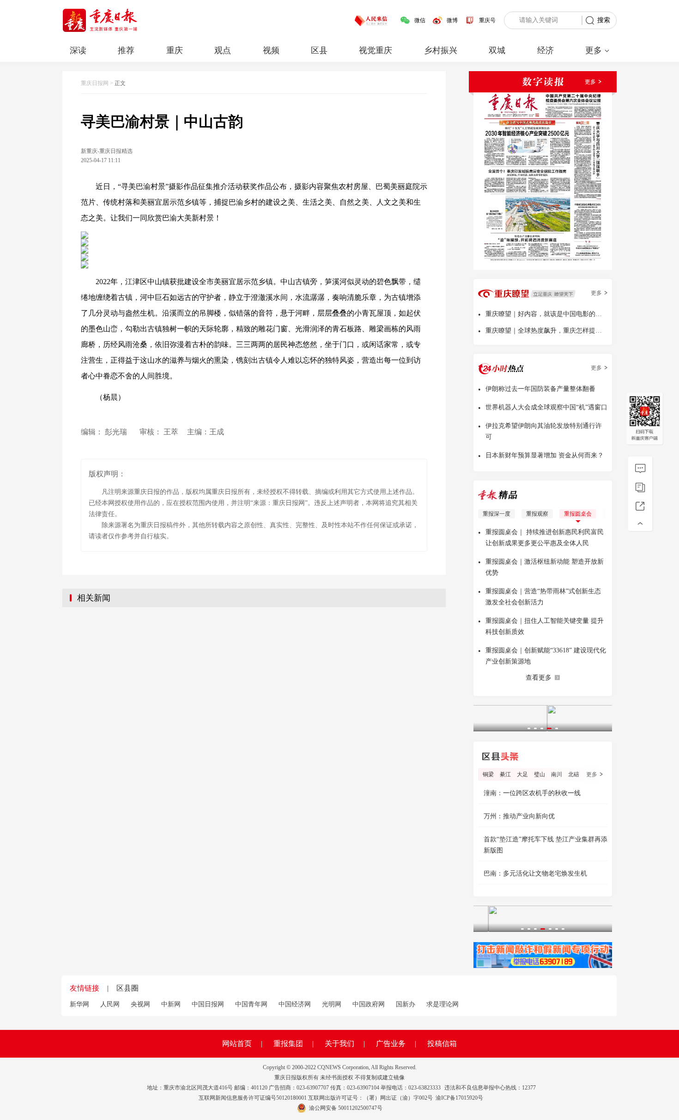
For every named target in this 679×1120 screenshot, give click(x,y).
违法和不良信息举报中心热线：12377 (490, 1087)
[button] (528, 728)
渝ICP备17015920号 (459, 1098)
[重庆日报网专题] (640, 487)
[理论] (640, 468)
